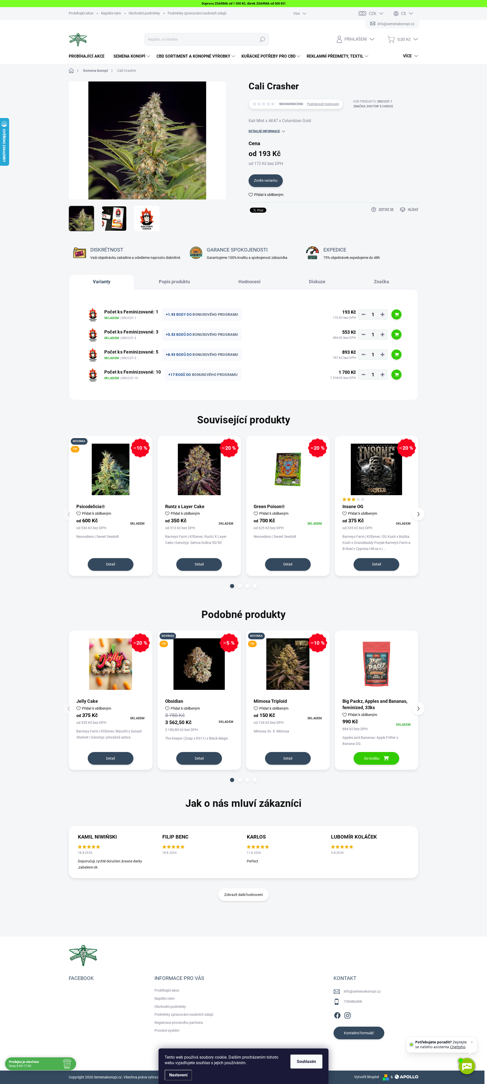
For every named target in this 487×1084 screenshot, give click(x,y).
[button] (232, 586)
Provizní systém (166, 1030)
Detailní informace (264, 131)
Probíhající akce (81, 13)
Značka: (373, 106)
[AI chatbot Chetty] (467, 1066)
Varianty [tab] (101, 281)
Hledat (262, 39)
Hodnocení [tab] (249, 281)
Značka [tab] (381, 281)
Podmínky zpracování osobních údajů (197, 13)
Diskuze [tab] (317, 281)
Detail (110, 564)
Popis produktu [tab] (174, 281)
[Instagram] (347, 1014)
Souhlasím (306, 1061)
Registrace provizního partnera (178, 1023)
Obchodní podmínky (144, 13)
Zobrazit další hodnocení (243, 895)
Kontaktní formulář (359, 1033)
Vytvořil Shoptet (366, 1077)
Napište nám (111, 13)
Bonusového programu (215, 314)
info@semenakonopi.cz (362, 991)
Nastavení (178, 1075)
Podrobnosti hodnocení (323, 104)
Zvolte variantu (265, 180)
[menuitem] (88, 56)
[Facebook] (337, 1014)
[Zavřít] (471, 1042)
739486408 (353, 1001)
